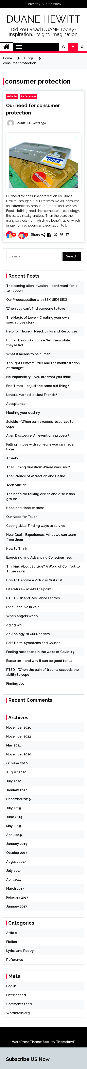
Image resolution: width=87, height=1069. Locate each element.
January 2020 (17, 790)
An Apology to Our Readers (28, 634)
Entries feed (16, 995)
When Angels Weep (22, 616)
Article (12, 96)
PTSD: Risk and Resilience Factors (33, 598)
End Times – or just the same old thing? (37, 386)
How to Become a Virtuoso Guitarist (34, 580)
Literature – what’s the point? (29, 589)
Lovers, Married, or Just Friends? (31, 395)
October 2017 (16, 853)
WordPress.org (18, 1013)
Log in (11, 986)
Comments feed (19, 1004)
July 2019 (13, 808)
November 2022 (18, 736)
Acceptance (15, 404)
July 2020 (13, 781)
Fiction (11, 942)
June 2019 (14, 817)
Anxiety (12, 458)
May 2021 (13, 745)
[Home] (6, 47)
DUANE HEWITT (43, 19)
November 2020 (18, 754)
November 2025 (18, 727)
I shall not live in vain (22, 607)
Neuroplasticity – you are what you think (38, 377)
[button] (63, 47)
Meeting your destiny (23, 413)
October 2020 (17, 763)
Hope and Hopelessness (25, 508)
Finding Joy (15, 683)
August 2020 (16, 772)
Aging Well (15, 625)
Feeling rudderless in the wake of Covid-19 (40, 652)
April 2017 (14, 880)
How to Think (16, 548)
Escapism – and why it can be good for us (39, 661)
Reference (28, 96)
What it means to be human (28, 354)
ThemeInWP (65, 1042)
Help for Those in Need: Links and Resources (41, 331)
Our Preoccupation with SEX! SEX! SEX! (36, 300)
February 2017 (17, 897)
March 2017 (15, 888)
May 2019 (13, 826)
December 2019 (18, 799)
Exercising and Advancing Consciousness (39, 557)
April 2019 (14, 835)
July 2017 (13, 871)
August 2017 (16, 862)
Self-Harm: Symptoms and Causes (33, 643)
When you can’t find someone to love (35, 309)
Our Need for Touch (21, 517)
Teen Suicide (16, 485)
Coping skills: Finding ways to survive (35, 526)
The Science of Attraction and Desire (35, 476)
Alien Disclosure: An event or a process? (37, 435)
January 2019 (16, 844)
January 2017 (16, 906)
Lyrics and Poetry (20, 951)
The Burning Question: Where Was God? (38, 467)
